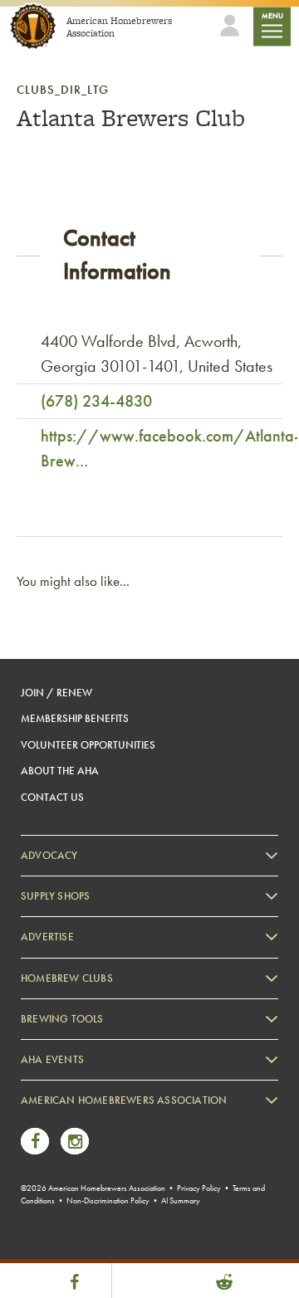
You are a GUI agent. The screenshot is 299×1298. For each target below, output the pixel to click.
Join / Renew (56, 693)
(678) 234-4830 (96, 401)
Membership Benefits (75, 718)
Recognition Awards (82, 1165)
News (50, 1119)
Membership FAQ (76, 1142)
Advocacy (49, 855)
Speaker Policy (70, 1233)
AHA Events (52, 1059)
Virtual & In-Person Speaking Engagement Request (146, 1210)
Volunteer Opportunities (88, 745)
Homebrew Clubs (67, 978)
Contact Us (52, 797)
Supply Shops (55, 896)
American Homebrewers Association (124, 1100)
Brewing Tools (62, 1019)
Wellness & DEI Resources (93, 1188)
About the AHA (60, 771)
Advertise (47, 937)
